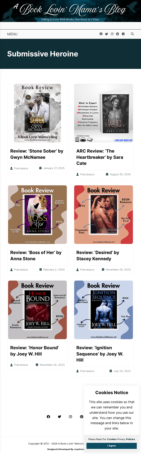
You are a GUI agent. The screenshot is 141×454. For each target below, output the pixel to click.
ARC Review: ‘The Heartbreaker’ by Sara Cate (99, 157)
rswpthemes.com (82, 449)
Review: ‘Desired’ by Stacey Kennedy (97, 255)
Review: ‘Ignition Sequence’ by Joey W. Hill (99, 354)
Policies (130, 439)
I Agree (111, 445)
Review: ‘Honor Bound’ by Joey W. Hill (34, 351)
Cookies (112, 439)
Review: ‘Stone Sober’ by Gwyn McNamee (36, 154)
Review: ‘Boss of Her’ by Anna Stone (36, 255)
